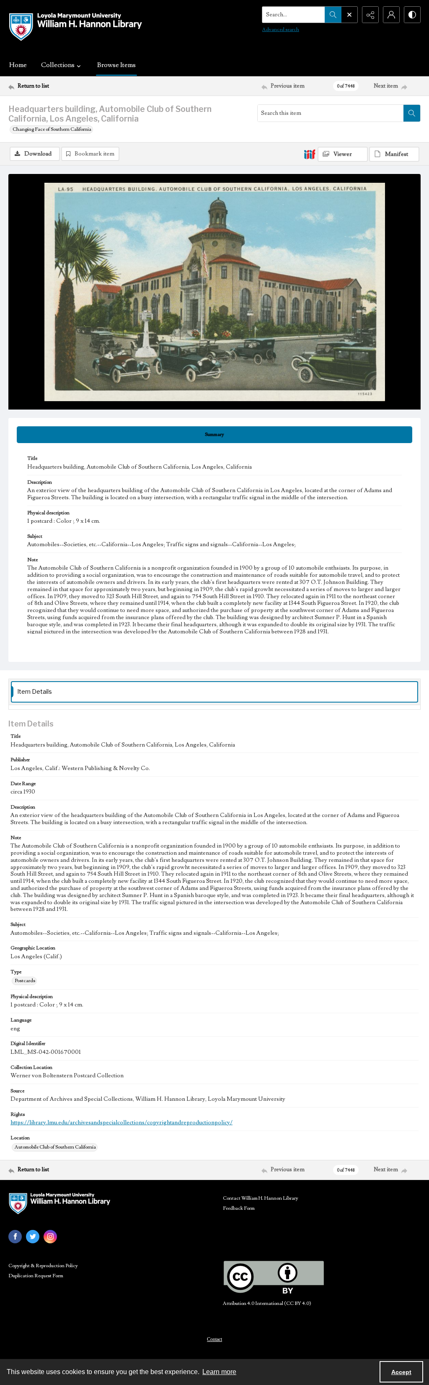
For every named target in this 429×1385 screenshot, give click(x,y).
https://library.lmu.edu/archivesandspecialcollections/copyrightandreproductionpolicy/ (121, 1122)
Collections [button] (58, 65)
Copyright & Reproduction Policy (43, 1266)
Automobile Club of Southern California (55, 1147)
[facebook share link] (15, 1236)
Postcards (25, 981)
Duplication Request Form (35, 1276)
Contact (214, 1339)
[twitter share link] (32, 1236)
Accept (401, 1372)
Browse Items (116, 65)
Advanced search (280, 29)
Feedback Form (239, 1208)
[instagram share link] (50, 1236)
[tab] (214, 435)
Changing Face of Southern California (52, 129)
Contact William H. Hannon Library (260, 1198)
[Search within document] (411, 113)
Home (18, 65)
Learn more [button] (219, 1371)
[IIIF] (309, 154)
